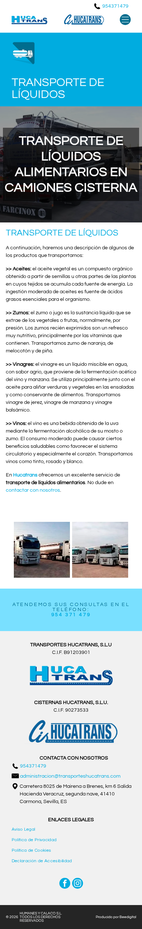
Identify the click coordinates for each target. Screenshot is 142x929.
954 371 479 (71, 614)
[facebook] (64, 884)
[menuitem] (71, 829)
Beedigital (127, 917)
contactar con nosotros (33, 490)
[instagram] (77, 884)
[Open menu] (125, 19)
